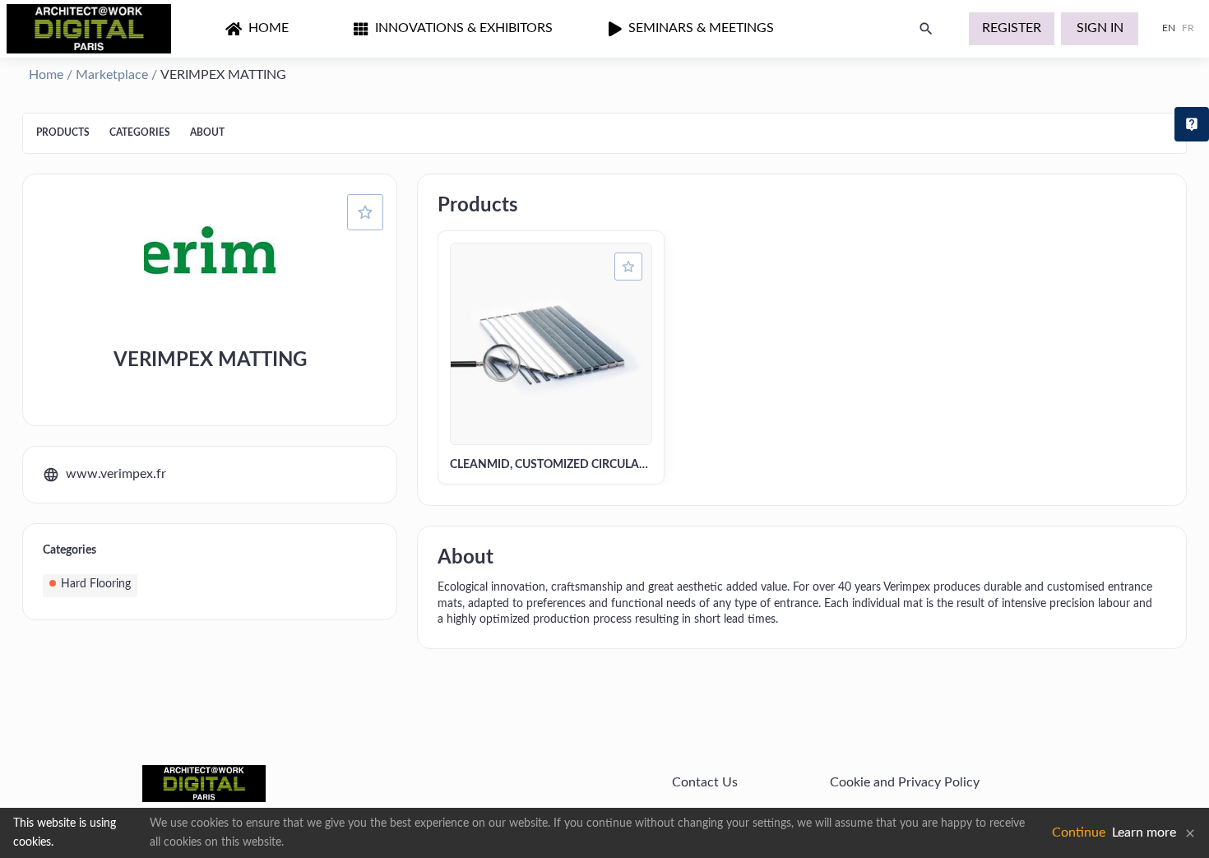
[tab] (63, 133)
